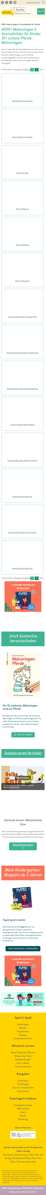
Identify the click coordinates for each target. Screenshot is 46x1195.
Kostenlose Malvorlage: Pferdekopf (22, 425)
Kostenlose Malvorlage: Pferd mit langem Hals (22, 353)
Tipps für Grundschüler (23, 1088)
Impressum (8, 1155)
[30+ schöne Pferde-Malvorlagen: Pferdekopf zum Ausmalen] (22, 410)
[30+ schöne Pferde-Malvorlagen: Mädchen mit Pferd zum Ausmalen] (22, 446)
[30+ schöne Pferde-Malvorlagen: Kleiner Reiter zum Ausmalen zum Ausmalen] (22, 122)
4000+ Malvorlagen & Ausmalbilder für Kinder (20, 25)
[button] (23, 778)
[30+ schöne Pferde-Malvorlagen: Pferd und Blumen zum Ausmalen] (22, 194)
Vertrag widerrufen (27, 1162)
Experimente (23, 1032)
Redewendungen (23, 1060)
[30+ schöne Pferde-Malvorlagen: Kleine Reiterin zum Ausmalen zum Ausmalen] (22, 86)
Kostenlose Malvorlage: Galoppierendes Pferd (22, 389)
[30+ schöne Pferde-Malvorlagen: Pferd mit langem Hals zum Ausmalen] (22, 338)
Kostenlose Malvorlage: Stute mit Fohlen (22, 532)
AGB (31, 1155)
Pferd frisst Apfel (22, 173)
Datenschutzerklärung (11, 787)
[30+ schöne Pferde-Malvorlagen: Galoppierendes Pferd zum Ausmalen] (22, 374)
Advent (23, 1116)
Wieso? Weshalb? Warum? (23, 1053)
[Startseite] (15, 15)
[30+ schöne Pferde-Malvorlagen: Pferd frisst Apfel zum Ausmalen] (22, 158)
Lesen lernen (23, 1091)
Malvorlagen (23, 1024)
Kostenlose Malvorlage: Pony (22, 497)
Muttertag (23, 1119)
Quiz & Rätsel (23, 1063)
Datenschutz (21, 1155)
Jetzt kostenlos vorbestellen (23, 948)
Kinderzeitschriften (33, 3)
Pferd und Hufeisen (22, 245)
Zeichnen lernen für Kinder (23, 753)
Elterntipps (23, 1081)
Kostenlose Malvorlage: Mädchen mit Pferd (22, 461)
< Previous (17, 70)
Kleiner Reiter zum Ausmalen (22, 137)
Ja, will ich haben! (23, 735)
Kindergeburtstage (23, 1105)
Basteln (23, 1028)
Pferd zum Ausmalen (22, 281)
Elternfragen (23, 1084)
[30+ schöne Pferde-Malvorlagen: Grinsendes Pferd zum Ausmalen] (22, 302)
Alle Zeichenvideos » (23, 846)
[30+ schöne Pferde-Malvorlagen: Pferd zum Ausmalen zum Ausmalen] (22, 266)
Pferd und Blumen (22, 209)
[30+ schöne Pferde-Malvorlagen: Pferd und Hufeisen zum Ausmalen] (22, 230)
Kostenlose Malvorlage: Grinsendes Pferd (22, 317)
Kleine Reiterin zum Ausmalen (22, 101)
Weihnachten (23, 1109)
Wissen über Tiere (23, 1056)
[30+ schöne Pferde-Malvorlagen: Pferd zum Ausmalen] (22, 554)
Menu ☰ (41, 11)
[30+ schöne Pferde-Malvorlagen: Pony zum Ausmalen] (22, 482)
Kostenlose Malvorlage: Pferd (22, 568)
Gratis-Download (23, 1067)
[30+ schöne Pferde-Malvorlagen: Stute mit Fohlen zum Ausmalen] (22, 518)
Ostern (23, 1112)
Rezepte (23, 1035)
